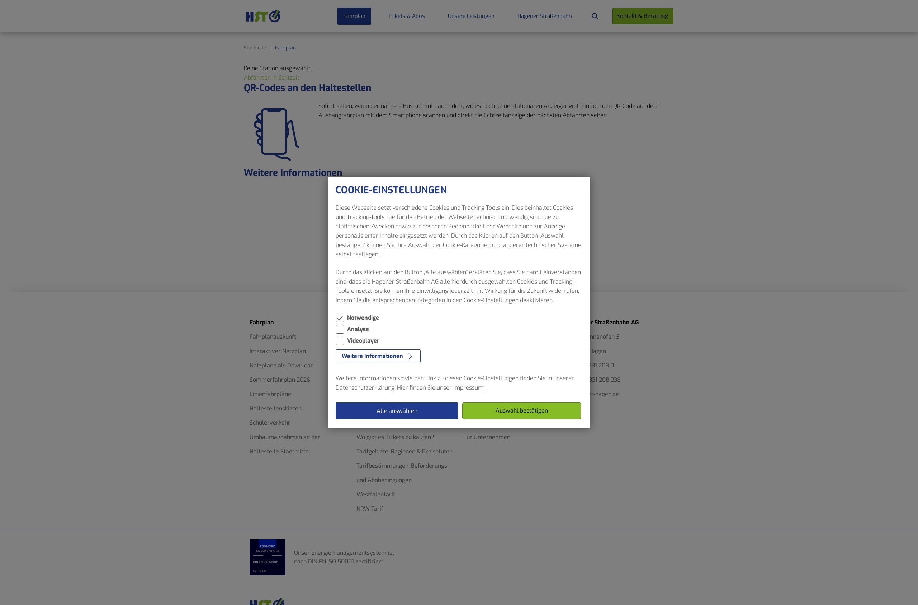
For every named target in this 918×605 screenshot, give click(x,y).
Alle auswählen (397, 411)
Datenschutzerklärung (365, 387)
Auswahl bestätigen (522, 410)
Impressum (468, 387)
